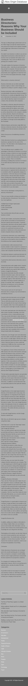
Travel (2, 670)
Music (2, 656)
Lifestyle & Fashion (6, 651)
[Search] (25, 593)
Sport (2, 664)
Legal (2, 648)
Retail (2, 662)
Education (3, 635)
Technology (4, 667)
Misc (2, 654)
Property (3, 659)
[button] (8, 8)
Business (3, 630)
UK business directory (18, 319)
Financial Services (5, 643)
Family (3, 640)
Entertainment (4, 638)
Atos (4, 36)
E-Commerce (4, 632)
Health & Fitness (5, 646)
